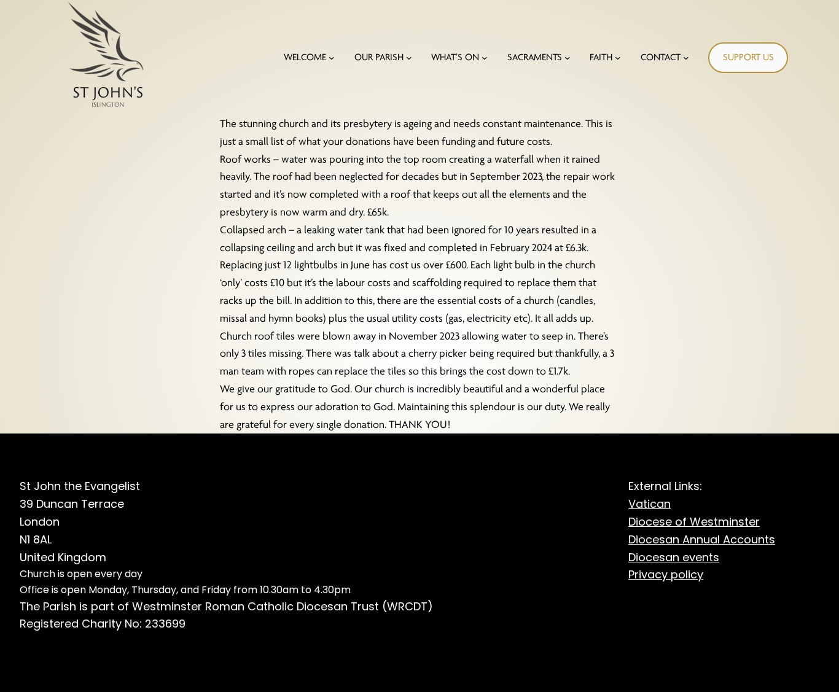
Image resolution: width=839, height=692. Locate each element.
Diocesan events (673, 557)
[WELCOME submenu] (332, 58)
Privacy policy (665, 574)
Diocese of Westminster (694, 521)
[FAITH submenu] (618, 58)
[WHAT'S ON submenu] (485, 58)
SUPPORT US (748, 57)
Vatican (649, 503)
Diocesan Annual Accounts (701, 539)
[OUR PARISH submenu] (409, 58)
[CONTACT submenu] (686, 58)
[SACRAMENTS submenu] (567, 58)
